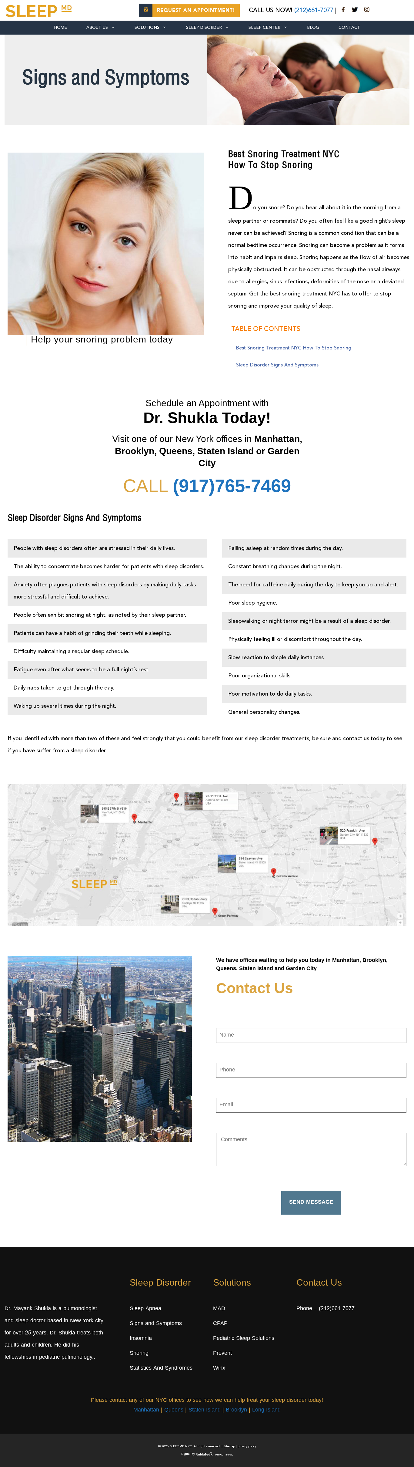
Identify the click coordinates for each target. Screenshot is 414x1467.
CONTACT (349, 27)
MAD (219, 1309)
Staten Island (205, 1410)
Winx (219, 1368)
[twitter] (355, 11)
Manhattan (146, 1410)
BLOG (313, 27)
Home (60, 27)
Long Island (266, 1410)
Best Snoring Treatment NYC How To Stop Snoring (293, 348)
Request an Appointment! (196, 10)
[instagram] (366, 11)
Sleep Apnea (145, 1309)
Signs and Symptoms (156, 1324)
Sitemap (229, 1446)
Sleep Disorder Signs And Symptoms (277, 365)
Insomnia (141, 1338)
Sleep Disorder (204, 27)
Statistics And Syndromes (161, 1368)
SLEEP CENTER (264, 27)
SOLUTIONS (147, 27)
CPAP (220, 1324)
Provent (222, 1353)
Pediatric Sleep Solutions (243, 1338)
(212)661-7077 (313, 11)
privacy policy (247, 1446)
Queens (173, 1410)
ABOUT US (97, 27)
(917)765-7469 (232, 486)
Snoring (139, 1353)
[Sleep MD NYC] (39, 10)
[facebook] (343, 11)
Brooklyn (236, 1410)
